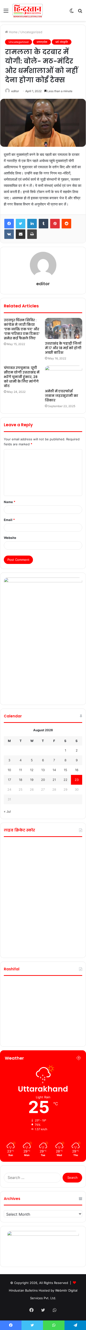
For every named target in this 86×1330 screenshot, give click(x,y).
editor (15, 91)
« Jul (7, 811)
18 (20, 780)
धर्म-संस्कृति (61, 42)
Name (9, 502)
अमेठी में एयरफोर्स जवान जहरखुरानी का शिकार (61, 396)
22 (65, 780)
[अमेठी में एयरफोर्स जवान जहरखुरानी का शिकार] (63, 376)
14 (54, 770)
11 (20, 770)
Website (10, 538)
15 (65, 770)
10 (9, 770)
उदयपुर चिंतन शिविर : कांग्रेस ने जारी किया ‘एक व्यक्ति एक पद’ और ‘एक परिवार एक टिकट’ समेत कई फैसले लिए (22, 329)
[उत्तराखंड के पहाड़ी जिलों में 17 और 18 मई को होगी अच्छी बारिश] (63, 328)
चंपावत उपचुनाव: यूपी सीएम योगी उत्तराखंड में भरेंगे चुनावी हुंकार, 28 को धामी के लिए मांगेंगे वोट (21, 376)
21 (54, 780)
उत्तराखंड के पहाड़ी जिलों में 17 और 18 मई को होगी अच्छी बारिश (63, 348)
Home (13, 32)
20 (43, 780)
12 (31, 770)
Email (9, 520)
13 (43, 770)
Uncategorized (31, 32)
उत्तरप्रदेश (42, 42)
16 (76, 770)
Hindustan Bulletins (23, 1290)
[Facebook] (9, 223)
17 (9, 780)
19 (31, 780)
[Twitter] (20, 223)
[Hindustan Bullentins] (27, 10)
